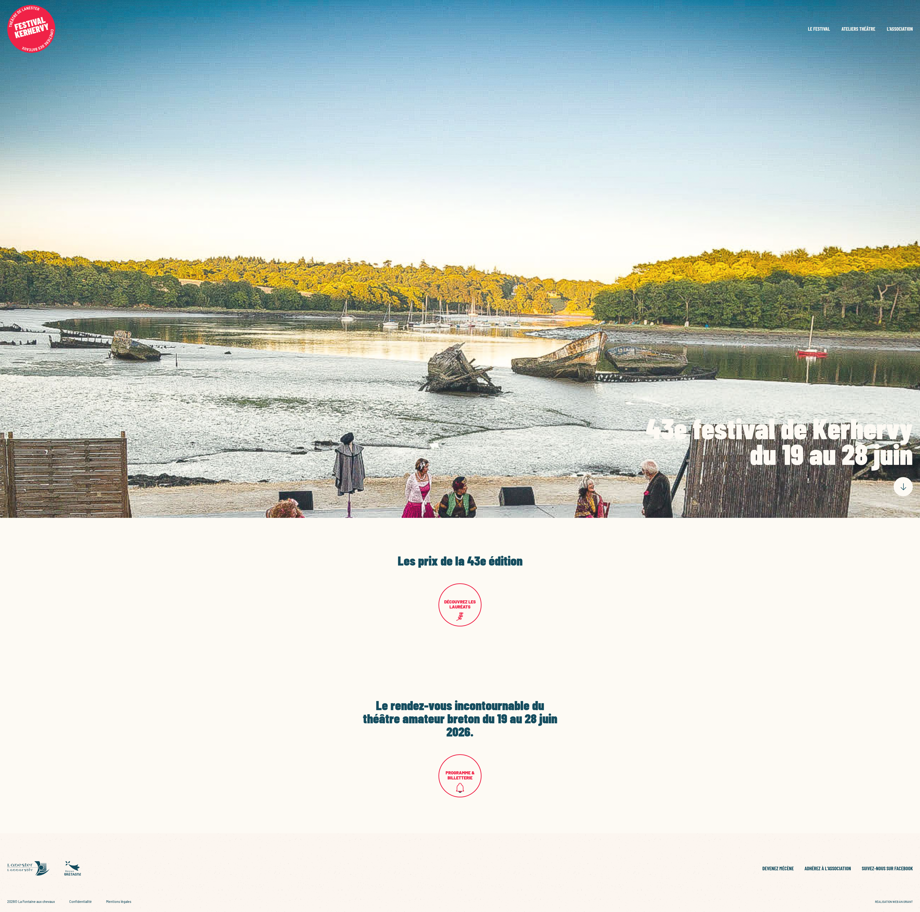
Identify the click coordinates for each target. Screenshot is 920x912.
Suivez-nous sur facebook (887, 868)
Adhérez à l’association (828, 868)
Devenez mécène (778, 868)
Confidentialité (80, 902)
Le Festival (819, 28)
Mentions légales (118, 902)
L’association (900, 28)
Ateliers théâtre (858, 28)
